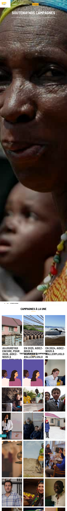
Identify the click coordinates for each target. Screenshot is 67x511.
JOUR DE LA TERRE (26, 4)
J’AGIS (20, 4)
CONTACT (52, 1)
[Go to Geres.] (4, 303)
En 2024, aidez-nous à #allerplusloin (55, 352)
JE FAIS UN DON (35, 4)
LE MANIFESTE (14, 4)
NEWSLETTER (58, 1)
